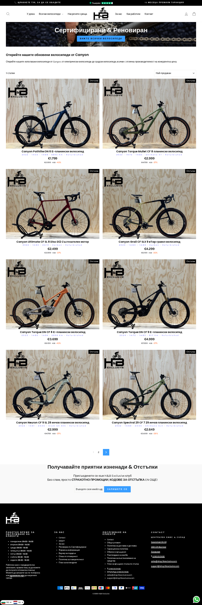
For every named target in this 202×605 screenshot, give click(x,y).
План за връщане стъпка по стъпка (123, 564)
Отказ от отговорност (68, 556)
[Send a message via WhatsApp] (196, 599)
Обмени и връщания (116, 552)
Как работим (133, 13)
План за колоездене (68, 562)
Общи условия (113, 543)
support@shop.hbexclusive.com (120, 578)
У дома (31, 13)
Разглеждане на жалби (117, 555)
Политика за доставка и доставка (122, 546)
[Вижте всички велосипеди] (101, 34)
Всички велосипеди (50, 13)
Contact (62, 538)
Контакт (149, 13)
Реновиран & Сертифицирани (72, 547)
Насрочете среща (77, 13)
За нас (118, 13)
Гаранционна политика (117, 549)
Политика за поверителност (71, 559)
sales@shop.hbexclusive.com (119, 575)
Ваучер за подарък (67, 553)
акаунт (62, 541)
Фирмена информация (69, 550)
